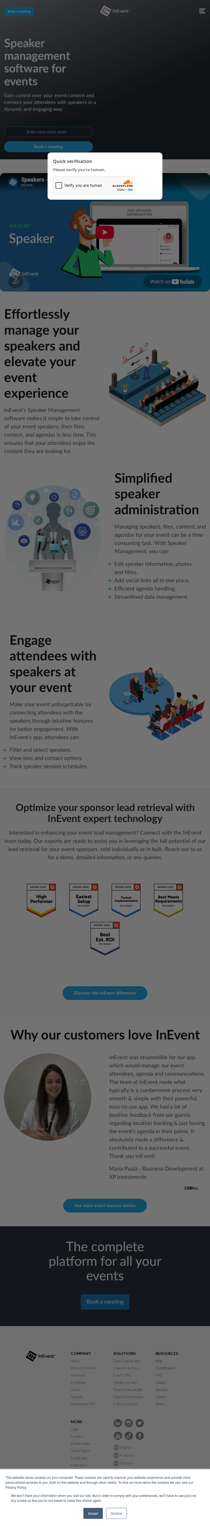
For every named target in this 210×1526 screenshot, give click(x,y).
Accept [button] (93, 1513)
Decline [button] (116, 1513)
